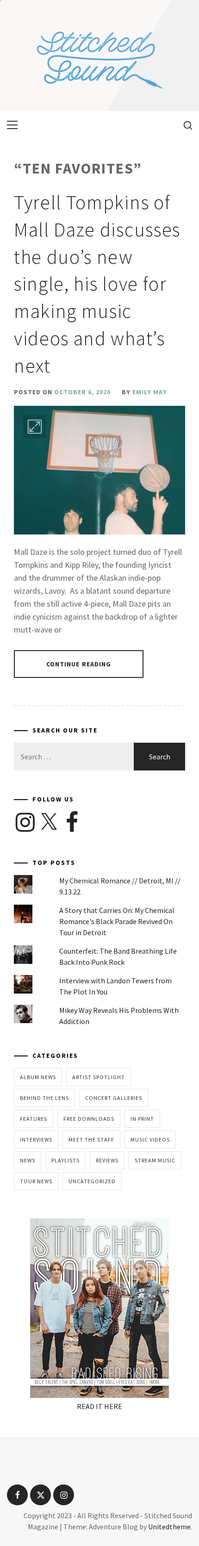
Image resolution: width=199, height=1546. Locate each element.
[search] (184, 125)
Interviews (36, 1139)
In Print (142, 1118)
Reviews (107, 1160)
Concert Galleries (113, 1097)
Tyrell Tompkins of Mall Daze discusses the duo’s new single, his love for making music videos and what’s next (97, 284)
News (27, 1160)
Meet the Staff (91, 1139)
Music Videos (150, 1139)
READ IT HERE (99, 1406)
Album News (38, 1077)
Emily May (149, 392)
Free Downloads (88, 1118)
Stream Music (155, 1160)
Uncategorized (92, 1181)
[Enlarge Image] (34, 426)
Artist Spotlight (98, 1077)
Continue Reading (79, 664)
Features (33, 1118)
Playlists (65, 1160)
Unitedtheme (169, 1526)
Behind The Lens (44, 1097)
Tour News (36, 1181)
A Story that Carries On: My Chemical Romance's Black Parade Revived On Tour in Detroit (116, 921)
